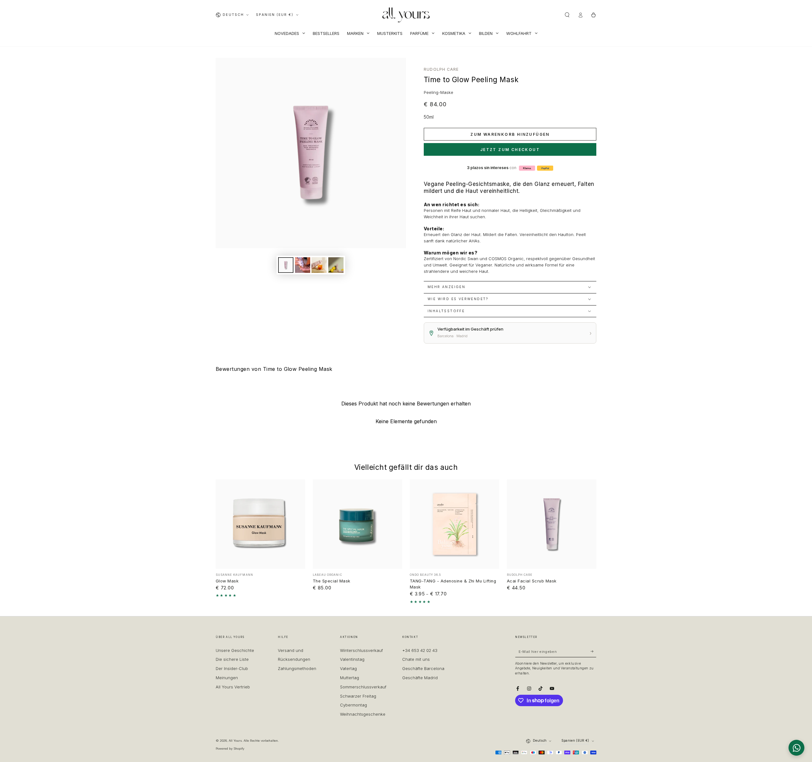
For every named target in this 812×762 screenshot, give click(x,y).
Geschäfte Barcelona (423, 668)
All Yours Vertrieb (233, 687)
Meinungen (227, 677)
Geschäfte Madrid (420, 677)
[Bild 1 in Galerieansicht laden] (285, 265)
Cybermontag (353, 705)
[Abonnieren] (593, 651)
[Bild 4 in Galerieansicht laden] (336, 265)
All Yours (235, 740)
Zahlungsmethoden (297, 668)
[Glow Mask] (260, 524)
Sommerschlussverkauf (363, 687)
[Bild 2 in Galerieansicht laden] (302, 265)
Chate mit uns (416, 659)
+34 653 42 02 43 (419, 650)
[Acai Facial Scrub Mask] (551, 524)
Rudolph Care (441, 69)
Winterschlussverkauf (361, 650)
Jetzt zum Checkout (510, 149)
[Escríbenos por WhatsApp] (796, 748)
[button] (567, 14)
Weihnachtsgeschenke (362, 714)
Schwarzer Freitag (358, 696)
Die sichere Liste (232, 659)
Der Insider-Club (232, 668)
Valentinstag (352, 659)
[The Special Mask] (357, 524)
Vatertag (348, 668)
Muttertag (349, 677)
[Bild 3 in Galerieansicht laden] (319, 265)
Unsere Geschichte (235, 650)
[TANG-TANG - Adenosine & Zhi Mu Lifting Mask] (454, 524)
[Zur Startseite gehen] (406, 15)
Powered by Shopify (230, 748)
